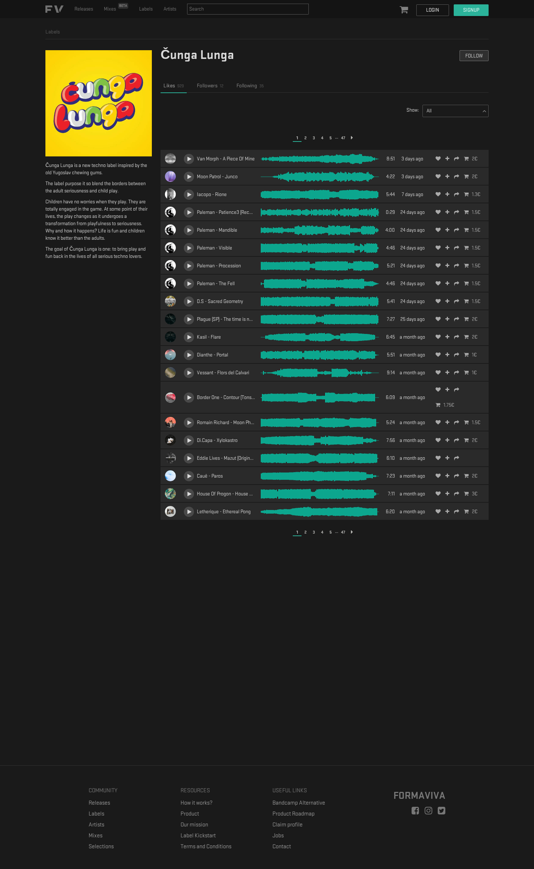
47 (343, 138)
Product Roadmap (293, 814)
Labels (146, 9)
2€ (475, 158)
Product (190, 814)
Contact (281, 846)
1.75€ (449, 405)
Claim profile (287, 825)
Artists (169, 9)
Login (432, 10)
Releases (83, 9)
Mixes (115, 7)
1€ (474, 354)
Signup (471, 10)
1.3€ (476, 194)
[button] (405, 10)
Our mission (194, 825)
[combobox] (248, 9)
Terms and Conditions (206, 846)
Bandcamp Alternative (298, 803)
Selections (101, 846)
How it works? (197, 803)
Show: (412, 110)
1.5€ (476, 212)
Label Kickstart (198, 835)
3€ (475, 493)
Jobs (278, 835)
